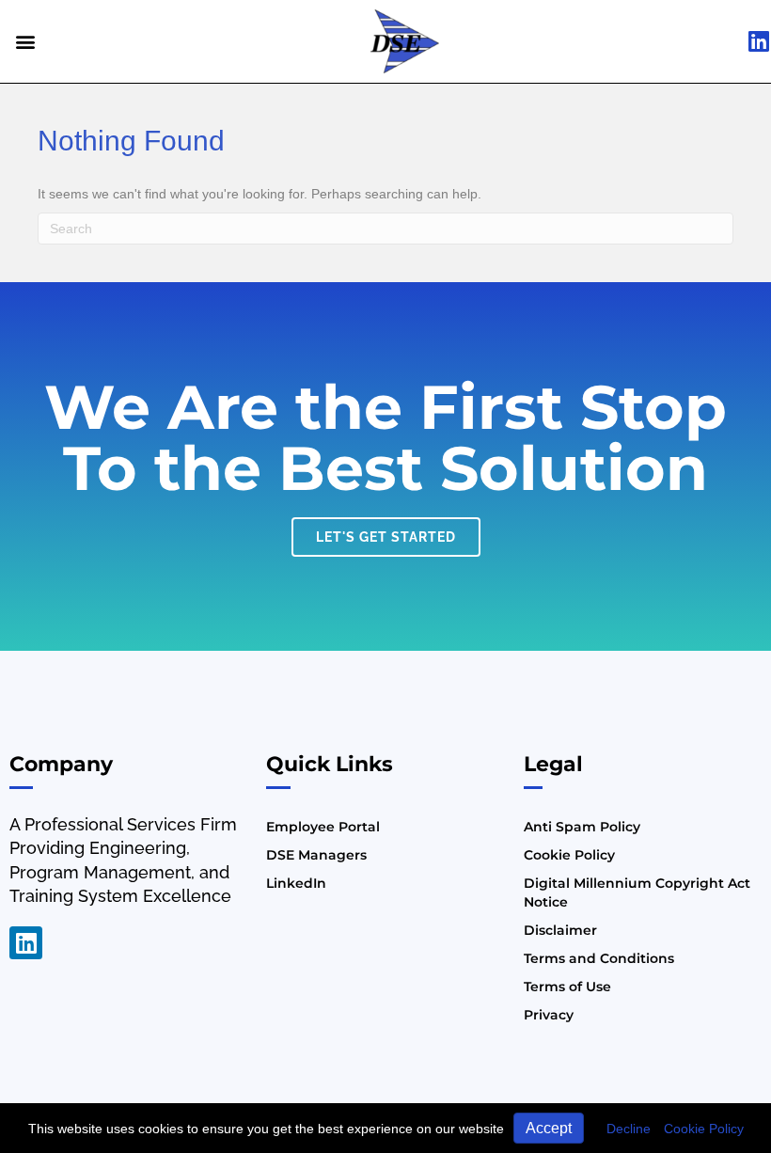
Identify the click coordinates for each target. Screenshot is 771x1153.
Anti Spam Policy (582, 826)
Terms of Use (567, 986)
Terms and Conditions (599, 958)
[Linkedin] (25, 942)
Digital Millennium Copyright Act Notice (637, 892)
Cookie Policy (704, 1128)
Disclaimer (560, 930)
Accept (549, 1128)
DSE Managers (316, 854)
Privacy (549, 1014)
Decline (628, 1128)
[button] (24, 40)
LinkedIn (296, 883)
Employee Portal (323, 826)
